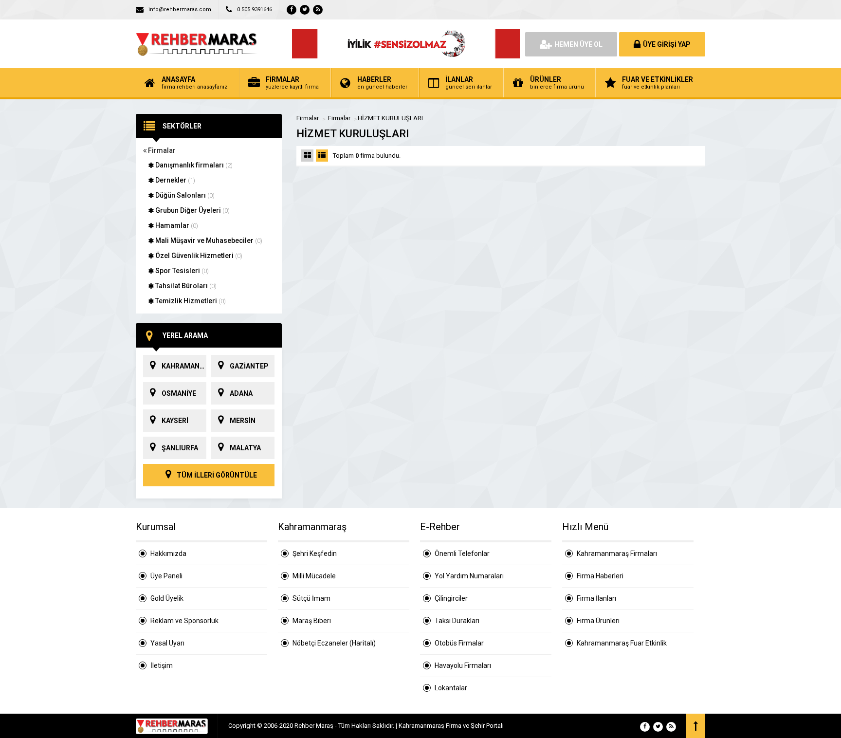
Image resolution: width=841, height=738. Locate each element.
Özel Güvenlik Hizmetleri (198, 255)
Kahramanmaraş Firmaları (617, 553)
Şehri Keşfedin (315, 553)
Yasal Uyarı (167, 643)
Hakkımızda (168, 553)
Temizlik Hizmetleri (190, 301)
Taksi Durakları (457, 621)
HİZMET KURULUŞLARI (390, 118)
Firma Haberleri (600, 576)
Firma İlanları (596, 598)
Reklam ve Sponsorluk (184, 621)
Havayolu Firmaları (463, 665)
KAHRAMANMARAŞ (184, 366)
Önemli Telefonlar (462, 553)
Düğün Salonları (184, 195)
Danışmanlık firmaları (193, 165)
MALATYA (245, 448)
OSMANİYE (179, 393)
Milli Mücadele (314, 576)
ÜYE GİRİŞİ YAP (667, 44)
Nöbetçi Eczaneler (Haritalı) (334, 643)
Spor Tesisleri (181, 271)
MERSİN (243, 420)
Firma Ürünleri (598, 621)
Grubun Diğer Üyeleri (192, 210)
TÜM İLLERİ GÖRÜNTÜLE (216, 475)
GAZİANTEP (249, 366)
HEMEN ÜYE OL (578, 44)
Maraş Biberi (312, 621)
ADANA (241, 393)
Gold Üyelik (166, 598)
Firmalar (161, 150)
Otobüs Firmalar (459, 643)
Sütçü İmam (311, 598)
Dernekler (174, 180)
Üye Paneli (166, 576)
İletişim (161, 665)
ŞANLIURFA (180, 448)
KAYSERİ (175, 420)
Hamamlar (176, 225)
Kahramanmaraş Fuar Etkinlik (622, 643)
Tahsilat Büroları (185, 286)
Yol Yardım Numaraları (469, 576)
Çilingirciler (451, 598)
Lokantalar (451, 688)
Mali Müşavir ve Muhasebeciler (208, 240)
